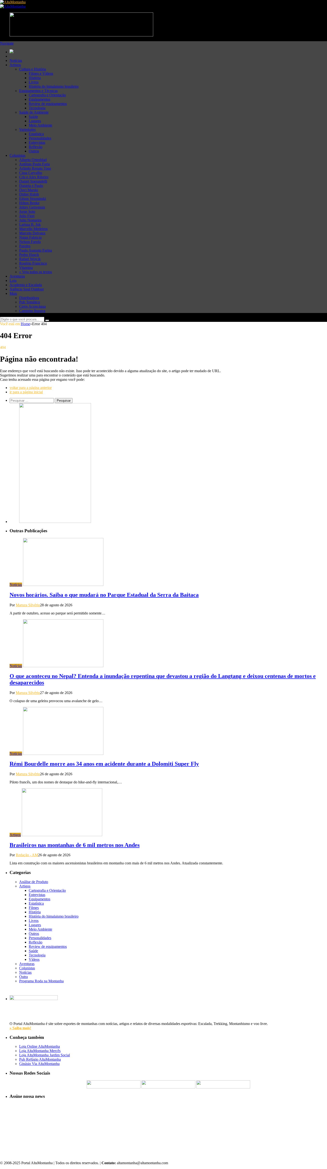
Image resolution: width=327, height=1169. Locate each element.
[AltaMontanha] (13, 2)
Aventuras (17, 276)
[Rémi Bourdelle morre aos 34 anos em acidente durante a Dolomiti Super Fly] (63, 754)
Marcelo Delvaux (32, 233)
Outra (23, 977)
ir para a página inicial (26, 392)
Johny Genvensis (32, 207)
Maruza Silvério (28, 605)
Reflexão (35, 147)
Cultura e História (32, 69)
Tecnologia (37, 108)
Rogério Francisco (33, 263)
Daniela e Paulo (31, 186)
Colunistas (17, 155)
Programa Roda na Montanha (41, 981)
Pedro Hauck (29, 255)
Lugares (35, 121)
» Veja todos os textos (35, 272)
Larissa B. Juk (30, 224)
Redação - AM (27, 855)
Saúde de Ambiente (34, 112)
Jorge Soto (27, 211)
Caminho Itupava (32, 311)
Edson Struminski (32, 199)
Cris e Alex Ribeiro (33, 177)
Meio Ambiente (40, 125)
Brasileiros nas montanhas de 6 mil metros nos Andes (75, 845)
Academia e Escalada (26, 285)
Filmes (34, 908)
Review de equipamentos (48, 104)
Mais (13, 293)
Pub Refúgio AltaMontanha (40, 1059)
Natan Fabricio (30, 237)
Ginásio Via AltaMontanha (39, 1064)
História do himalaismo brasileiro (54, 86)
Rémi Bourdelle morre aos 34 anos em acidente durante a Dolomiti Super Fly (104, 764)
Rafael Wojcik (30, 259)
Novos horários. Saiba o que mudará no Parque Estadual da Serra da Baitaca (104, 595)
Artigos (15, 65)
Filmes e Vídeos (41, 73)
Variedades (27, 129)
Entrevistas (37, 142)
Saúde (33, 117)
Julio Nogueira (30, 220)
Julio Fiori (26, 216)
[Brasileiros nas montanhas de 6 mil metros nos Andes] (62, 835)
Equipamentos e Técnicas (38, 91)
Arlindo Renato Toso (35, 168)
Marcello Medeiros (33, 229)
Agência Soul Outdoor (27, 289)
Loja (13, 280)
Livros (34, 82)
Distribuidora (29, 298)
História (35, 78)
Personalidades (40, 138)
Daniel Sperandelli (33, 181)
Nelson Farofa (30, 242)
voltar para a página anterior (31, 388)
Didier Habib (29, 194)
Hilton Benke (29, 203)
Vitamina (26, 268)
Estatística (36, 134)
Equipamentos (39, 99)
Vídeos (34, 959)
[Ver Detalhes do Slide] (55, 522)
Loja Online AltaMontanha (39, 1046)
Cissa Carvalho (30, 173)
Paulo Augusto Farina (35, 250)
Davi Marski (28, 190)
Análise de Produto (33, 882)
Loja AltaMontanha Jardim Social (44, 1055)
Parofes (24, 246)
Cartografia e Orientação (47, 95)
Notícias (16, 60)
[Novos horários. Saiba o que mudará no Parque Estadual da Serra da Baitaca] (63, 585)
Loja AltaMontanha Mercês (40, 1051)
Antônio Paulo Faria (34, 164)
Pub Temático (29, 302)
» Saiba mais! (20, 1028)
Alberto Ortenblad (33, 160)
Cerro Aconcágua (32, 306)
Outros (34, 151)
